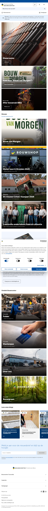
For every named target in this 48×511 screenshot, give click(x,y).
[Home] (9, 5)
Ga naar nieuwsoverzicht (7, 116)
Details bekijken (40, 265)
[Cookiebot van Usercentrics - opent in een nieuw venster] (41, 241)
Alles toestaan (39, 269)
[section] (24, 132)
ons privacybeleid (9, 457)
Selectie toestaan (24, 269)
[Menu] (44, 4)
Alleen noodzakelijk (9, 269)
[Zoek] (45, 9)
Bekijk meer (7, 19)
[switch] (18, 261)
